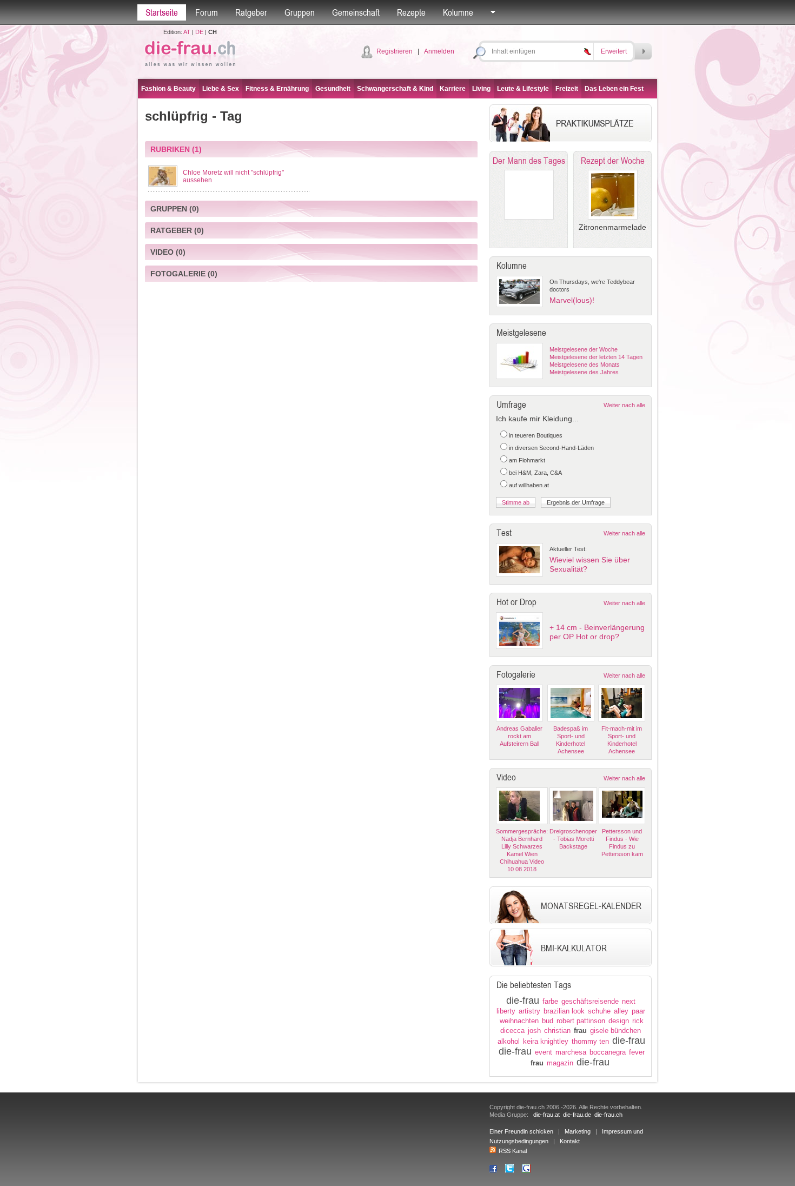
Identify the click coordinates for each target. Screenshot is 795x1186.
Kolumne (458, 12)
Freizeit (566, 88)
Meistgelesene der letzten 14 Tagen (595, 357)
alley (621, 1011)
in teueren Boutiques (535, 435)
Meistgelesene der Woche (583, 349)
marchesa (570, 1052)
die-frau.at (546, 1114)
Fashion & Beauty (168, 88)
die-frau (522, 1000)
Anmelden (439, 51)
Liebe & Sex (220, 88)
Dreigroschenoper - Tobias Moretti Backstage (573, 839)
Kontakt (570, 1141)
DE (199, 32)
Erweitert (614, 51)
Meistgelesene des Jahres (584, 372)
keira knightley (545, 1041)
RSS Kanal (513, 1151)
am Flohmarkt (527, 460)
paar (638, 1011)
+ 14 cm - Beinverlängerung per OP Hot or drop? (597, 632)
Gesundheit (332, 88)
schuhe (599, 1011)
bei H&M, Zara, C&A (535, 472)
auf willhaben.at (529, 485)
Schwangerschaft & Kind (395, 88)
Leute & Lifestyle (523, 88)
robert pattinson (580, 1021)
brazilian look (564, 1011)
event (543, 1052)
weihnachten (519, 1021)
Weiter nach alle (624, 405)
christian (557, 1030)
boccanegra (607, 1052)
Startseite (161, 12)
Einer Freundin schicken (521, 1131)
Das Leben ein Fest (614, 88)
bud (547, 1021)
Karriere (453, 88)
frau (580, 1030)
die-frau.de (577, 1114)
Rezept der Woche (613, 160)
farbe (550, 1001)
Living (481, 88)
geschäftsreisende (590, 1001)
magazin (560, 1063)
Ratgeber (251, 12)
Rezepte (411, 12)
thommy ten (590, 1041)
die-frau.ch (608, 1114)
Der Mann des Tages (529, 160)
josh (534, 1030)
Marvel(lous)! (571, 300)
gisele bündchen (615, 1030)
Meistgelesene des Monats (584, 364)
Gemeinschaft (356, 12)
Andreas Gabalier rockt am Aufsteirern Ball (519, 736)
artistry (529, 1011)
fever (637, 1052)
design (618, 1021)
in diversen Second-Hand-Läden (551, 448)
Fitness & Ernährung (277, 88)
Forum (206, 12)
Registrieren (394, 51)
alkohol (509, 1041)
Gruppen (299, 12)
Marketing (578, 1131)
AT (186, 32)
